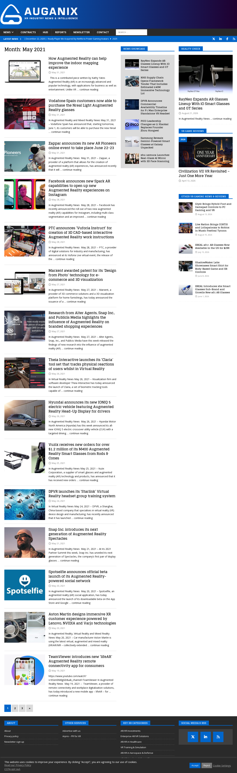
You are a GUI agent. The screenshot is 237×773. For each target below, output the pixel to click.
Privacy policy (11, 736)
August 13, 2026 (205, 214)
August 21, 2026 (190, 113)
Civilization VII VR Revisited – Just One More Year (204, 173)
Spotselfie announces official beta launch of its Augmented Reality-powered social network (78, 576)
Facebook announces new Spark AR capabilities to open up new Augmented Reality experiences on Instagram (79, 188)
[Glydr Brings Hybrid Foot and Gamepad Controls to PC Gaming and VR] (186, 207)
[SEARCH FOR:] (131, 32)
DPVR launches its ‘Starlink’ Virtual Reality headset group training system (82, 493)
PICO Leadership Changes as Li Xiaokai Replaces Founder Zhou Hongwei (154, 126)
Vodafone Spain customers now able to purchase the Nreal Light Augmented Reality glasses (82, 105)
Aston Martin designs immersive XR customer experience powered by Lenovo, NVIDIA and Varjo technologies (82, 618)
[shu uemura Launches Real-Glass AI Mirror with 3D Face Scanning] (132, 158)
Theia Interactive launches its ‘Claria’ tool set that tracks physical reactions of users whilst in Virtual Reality (81, 364)
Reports (60, 32)
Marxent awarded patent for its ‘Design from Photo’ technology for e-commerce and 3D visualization (82, 275)
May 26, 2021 (58, 373)
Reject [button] (207, 765)
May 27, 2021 (58, 284)
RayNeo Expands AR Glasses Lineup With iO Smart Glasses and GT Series (155, 65)
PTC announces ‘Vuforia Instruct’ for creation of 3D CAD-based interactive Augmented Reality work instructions (81, 232)
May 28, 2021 (58, 199)
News (7, 32)
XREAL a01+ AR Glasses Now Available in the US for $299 (212, 246)
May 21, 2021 (58, 543)
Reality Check (190, 49)
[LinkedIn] (220, 39)
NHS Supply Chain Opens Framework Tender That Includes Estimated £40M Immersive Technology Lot (155, 85)
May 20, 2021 (58, 585)
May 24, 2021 (58, 500)
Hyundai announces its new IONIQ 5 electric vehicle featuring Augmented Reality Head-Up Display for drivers (81, 406)
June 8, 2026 (203, 276)
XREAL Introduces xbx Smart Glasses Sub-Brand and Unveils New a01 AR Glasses (212, 289)
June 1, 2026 (203, 296)
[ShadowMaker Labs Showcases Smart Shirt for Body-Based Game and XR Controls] (186, 266)
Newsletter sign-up (14, 741)
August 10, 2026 (205, 234)
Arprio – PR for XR (71, 736)
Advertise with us (71, 730)
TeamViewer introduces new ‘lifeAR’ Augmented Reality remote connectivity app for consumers (80, 661)
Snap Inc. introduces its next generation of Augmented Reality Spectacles (77, 534)
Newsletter (81, 32)
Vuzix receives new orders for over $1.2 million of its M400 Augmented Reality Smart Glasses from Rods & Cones (79, 451)
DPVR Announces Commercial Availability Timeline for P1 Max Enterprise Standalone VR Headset (155, 107)
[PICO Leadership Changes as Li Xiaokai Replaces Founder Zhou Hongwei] (132, 124)
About (7, 730)
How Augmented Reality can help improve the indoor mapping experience (78, 63)
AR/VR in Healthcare (131, 741)
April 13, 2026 (188, 180)
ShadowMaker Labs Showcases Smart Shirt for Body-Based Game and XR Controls (211, 267)
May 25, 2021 (58, 463)
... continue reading (220, 118)
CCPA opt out (12, 769)
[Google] (234, 39)
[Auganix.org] (78, 26)
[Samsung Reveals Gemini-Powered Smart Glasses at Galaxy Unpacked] (132, 141)
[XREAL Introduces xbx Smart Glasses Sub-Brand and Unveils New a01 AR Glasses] (186, 290)
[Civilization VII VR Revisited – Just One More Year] (206, 152)
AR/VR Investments (131, 730)
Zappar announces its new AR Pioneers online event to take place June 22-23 (82, 145)
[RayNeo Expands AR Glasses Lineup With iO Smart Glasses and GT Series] (132, 64)
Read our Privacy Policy (17, 765)
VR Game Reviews (192, 131)
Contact (103, 32)
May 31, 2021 (58, 72)
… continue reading (87, 89)
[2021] (24, 71)
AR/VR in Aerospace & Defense (137, 752)
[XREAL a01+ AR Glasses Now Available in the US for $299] (186, 248)
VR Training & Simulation (133, 747)
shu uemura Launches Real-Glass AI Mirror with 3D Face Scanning (155, 158)
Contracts (28, 32)
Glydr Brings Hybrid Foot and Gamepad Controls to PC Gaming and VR (213, 207)
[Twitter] (214, 39)
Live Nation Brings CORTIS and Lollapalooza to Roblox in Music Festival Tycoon (212, 227)
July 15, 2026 (203, 252)
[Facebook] (227, 39)
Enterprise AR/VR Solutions (135, 736)
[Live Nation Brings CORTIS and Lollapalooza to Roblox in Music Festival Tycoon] (186, 228)
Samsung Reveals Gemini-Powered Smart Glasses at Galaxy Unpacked (155, 143)
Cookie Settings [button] (222, 765)
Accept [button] (195, 765)
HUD (45, 32)
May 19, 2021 (58, 670)
